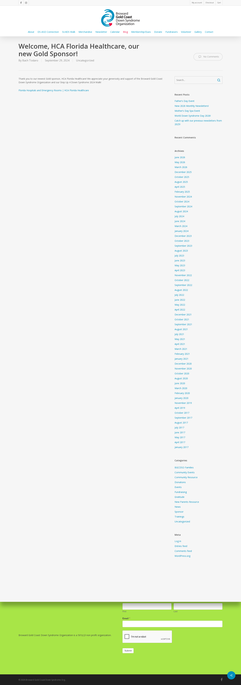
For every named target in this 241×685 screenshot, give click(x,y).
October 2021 (182, 319)
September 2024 (183, 206)
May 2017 (180, 437)
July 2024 (179, 216)
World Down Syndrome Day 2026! (193, 115)
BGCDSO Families (184, 467)
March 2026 (181, 167)
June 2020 (180, 383)
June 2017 (180, 432)
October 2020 (182, 373)
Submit (128, 650)
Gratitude (179, 496)
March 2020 (181, 388)
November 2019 (183, 402)
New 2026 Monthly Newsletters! (192, 105)
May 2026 (180, 162)
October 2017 (182, 412)
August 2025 (181, 181)
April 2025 (180, 186)
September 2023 (183, 245)
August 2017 (181, 422)
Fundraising (181, 492)
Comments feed (183, 551)
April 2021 (180, 344)
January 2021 (181, 358)
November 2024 (183, 196)
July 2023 (179, 255)
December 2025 (183, 172)
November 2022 (183, 275)
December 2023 (183, 235)
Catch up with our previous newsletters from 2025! (198, 122)
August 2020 (181, 378)
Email (126, 618)
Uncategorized (85, 60)
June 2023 (180, 260)
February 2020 (182, 393)
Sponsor (179, 511)
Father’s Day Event (184, 101)
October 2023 (182, 240)
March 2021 (181, 348)
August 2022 (181, 289)
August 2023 (181, 250)
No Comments (211, 56)
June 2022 (180, 299)
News (178, 506)
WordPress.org (182, 555)
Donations (180, 482)
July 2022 (179, 294)
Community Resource (186, 477)
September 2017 (183, 417)
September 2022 (183, 285)
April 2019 (180, 407)
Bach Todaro (30, 60)
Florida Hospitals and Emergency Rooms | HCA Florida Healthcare (54, 90)
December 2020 (183, 363)
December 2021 (183, 314)
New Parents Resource (187, 501)
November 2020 (183, 368)
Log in (178, 541)
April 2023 (180, 270)
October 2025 (182, 176)
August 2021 (181, 329)
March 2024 (181, 226)
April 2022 (180, 309)
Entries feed (181, 546)
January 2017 (181, 447)
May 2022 (180, 304)
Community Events (185, 472)
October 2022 (182, 280)
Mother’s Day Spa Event (187, 110)
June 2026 (180, 157)
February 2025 (182, 191)
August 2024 (181, 211)
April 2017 (180, 442)
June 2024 (180, 221)
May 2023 (180, 265)
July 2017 (179, 427)
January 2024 (181, 231)
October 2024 (182, 201)
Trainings (179, 516)
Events (178, 487)
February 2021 (182, 353)
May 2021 (180, 339)
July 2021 (179, 334)
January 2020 (181, 398)
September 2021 (183, 324)
